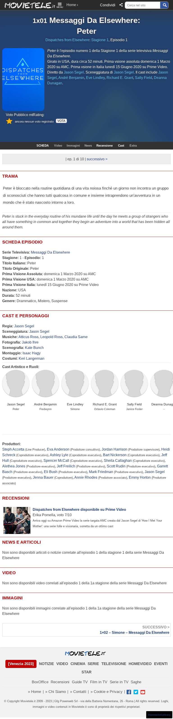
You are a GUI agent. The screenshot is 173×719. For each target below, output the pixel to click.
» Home (34, 692)
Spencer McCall (56, 460)
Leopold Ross (51, 337)
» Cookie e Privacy (107, 692)
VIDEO (62, 664)
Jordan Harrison (114, 449)
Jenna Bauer (43, 477)
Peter (86, 31)
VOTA (61, 121)
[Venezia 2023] (21, 664)
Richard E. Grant (105, 404)
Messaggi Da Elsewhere (93, 20)
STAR (86, 672)
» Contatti (78, 692)
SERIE (93, 664)
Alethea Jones (13, 466)
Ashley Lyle (59, 455)
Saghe (136, 682)
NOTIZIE (46, 664)
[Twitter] (136, 692)
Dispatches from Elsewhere (67, 40)
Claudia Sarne (76, 337)
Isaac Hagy (32, 353)
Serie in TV (119, 682)
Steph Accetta (13, 449)
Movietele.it (27, 5)
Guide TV (80, 682)
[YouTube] (143, 692)
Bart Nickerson (115, 455)
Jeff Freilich (66, 466)
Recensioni (60, 682)
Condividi (107, 5)
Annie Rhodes (85, 477)
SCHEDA (42, 145)
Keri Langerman (31, 358)
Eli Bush (50, 472)
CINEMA (78, 664)
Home (71, 5)
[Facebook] (129, 692)
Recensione (104, 145)
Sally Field (134, 404)
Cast (121, 145)
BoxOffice (40, 682)
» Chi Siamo (55, 692)
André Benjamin (45, 404)
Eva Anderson (58, 449)
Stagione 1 (100, 40)
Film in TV (98, 682)
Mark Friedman (101, 472)
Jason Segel (24, 326)
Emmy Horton (140, 477)
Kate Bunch (34, 348)
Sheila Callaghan (118, 460)
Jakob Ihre (30, 342)
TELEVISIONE (113, 664)
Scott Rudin (116, 466)
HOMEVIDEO (140, 664)
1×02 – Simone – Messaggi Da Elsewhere (134, 629)
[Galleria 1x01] (23, 79)
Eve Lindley (75, 404)
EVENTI (161, 664)
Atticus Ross (28, 337)
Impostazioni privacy (159, 714)
